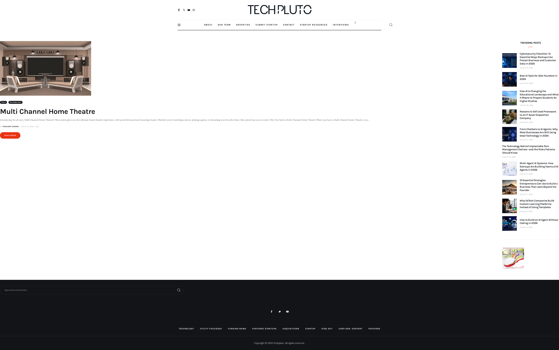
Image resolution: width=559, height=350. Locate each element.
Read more (10, 135)
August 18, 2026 (526, 83)
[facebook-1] (271, 311)
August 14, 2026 (526, 140)
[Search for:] (91, 289)
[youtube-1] (287, 311)
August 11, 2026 (526, 174)
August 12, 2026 (509, 157)
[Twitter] (183, 9)
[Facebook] (179, 9)
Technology (15, 102)
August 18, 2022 (27, 126)
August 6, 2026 (526, 227)
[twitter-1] (279, 311)
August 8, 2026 (526, 211)
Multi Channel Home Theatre (47, 111)
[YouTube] (188, 9)
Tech (3, 102)
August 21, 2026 (526, 68)
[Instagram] (193, 9)
